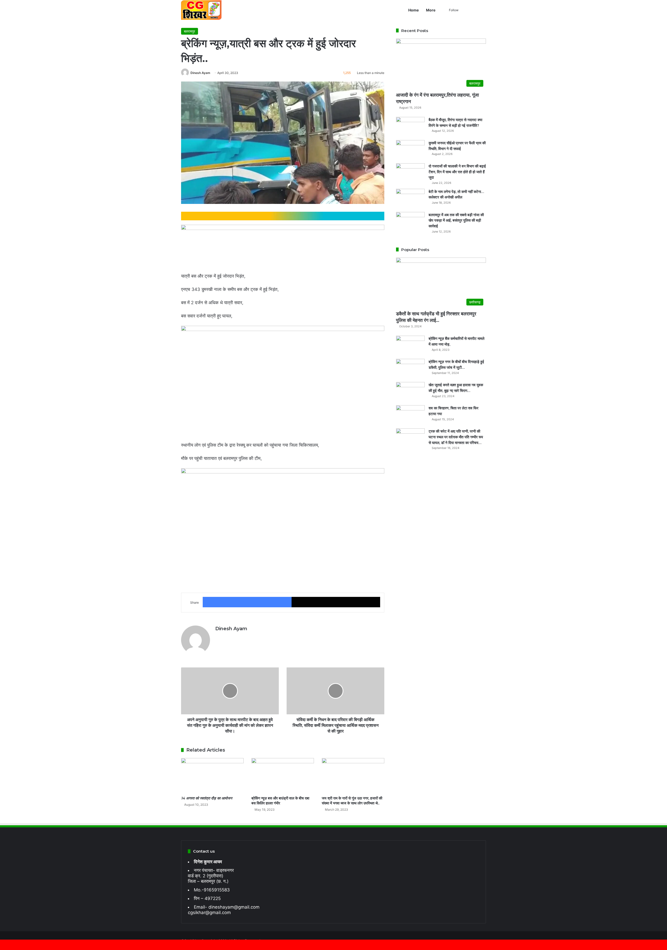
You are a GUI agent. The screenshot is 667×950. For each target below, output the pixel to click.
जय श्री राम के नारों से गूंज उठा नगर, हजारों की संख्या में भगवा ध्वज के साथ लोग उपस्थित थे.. (352, 800)
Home (413, 10)
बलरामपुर (189, 31)
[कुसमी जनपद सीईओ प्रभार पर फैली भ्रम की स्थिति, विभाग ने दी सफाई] (410, 150)
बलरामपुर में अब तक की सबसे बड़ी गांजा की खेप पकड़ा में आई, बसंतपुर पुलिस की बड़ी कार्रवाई (456, 220)
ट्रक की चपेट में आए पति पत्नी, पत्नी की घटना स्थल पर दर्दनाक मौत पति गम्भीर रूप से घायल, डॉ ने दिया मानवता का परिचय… (456, 437)
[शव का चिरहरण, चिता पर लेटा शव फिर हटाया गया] (410, 415)
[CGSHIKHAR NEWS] (201, 10)
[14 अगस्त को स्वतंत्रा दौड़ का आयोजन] (212, 775)
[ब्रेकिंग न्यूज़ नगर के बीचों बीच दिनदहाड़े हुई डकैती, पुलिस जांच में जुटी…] (410, 368)
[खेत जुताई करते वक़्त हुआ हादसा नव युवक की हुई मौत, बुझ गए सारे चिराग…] (410, 392)
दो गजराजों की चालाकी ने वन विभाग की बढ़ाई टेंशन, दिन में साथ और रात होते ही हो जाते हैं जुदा (457, 172)
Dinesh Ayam (200, 73)
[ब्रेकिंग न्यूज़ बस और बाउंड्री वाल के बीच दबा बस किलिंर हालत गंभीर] (282, 775)
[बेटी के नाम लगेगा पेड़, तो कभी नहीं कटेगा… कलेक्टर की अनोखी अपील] (410, 198)
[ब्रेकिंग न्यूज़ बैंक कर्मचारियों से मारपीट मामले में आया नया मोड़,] (410, 345)
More (430, 10)
